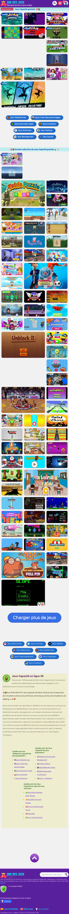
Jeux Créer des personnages (47, 117)
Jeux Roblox (57, 644)
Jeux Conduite (49, 124)
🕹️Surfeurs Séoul (43, 764)
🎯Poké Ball (30, 814)
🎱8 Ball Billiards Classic (46, 767)
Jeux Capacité (43, 909)
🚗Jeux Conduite (20, 774)
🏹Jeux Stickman (20, 778)
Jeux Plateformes (18, 117)
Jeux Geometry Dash (24, 124)
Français (7, 901)
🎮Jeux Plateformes (22, 760)
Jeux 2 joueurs (35, 663)
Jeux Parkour (46, 130)
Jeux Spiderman (47, 650)
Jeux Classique (49, 656)
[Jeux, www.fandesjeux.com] (12, 3)
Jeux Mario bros (14, 644)
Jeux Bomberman (25, 137)
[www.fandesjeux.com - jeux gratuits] (12, 875)
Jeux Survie (48, 137)
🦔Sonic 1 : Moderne (44, 778)
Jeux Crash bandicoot (23, 656)
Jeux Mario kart (23, 650)
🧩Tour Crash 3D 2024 (34, 817)
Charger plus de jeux (34, 617)
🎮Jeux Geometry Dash (23, 771)
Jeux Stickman (24, 130)
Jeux (2, 883)
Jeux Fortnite (37, 644)
